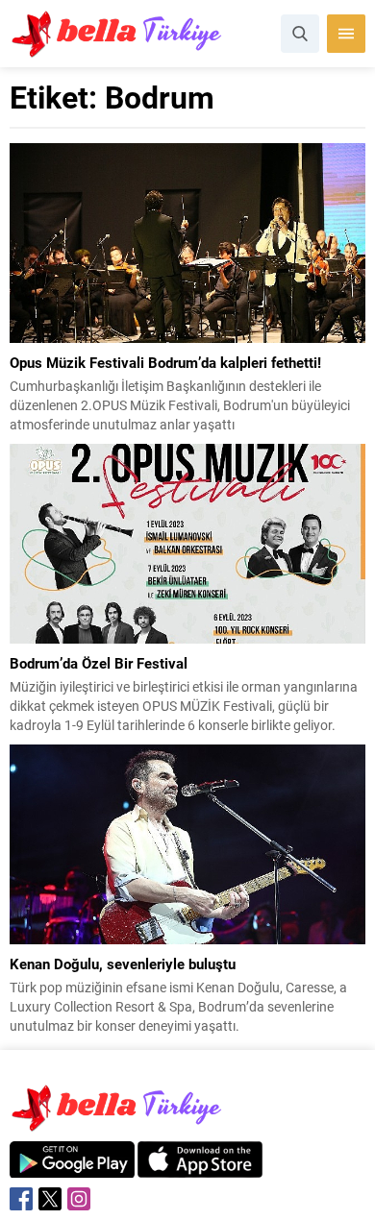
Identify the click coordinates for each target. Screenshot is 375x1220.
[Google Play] (72, 1168)
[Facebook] (21, 1198)
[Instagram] (78, 1198)
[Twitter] (50, 1198)
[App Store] (200, 1168)
